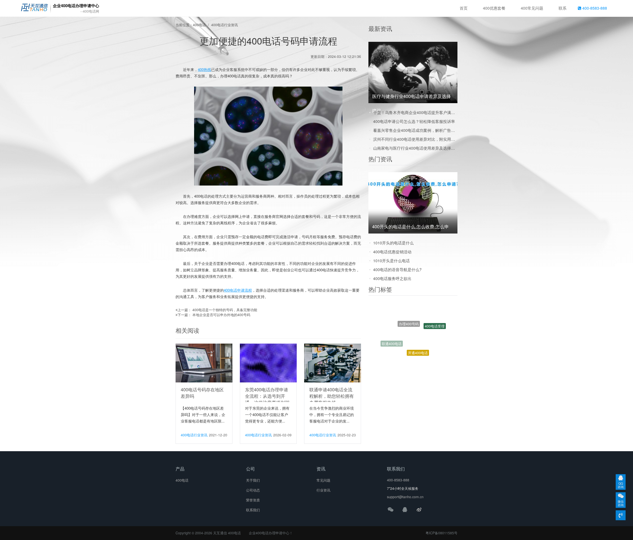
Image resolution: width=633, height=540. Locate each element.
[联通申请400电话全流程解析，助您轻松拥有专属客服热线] (332, 362)
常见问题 (323, 480)
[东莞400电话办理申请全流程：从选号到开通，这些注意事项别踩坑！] (268, 362)
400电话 (199, 24)
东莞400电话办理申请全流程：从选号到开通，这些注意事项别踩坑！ (267, 399)
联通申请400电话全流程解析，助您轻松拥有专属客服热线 (331, 395)
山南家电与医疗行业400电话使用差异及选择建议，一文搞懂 (415, 148)
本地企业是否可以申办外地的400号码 (221, 314)
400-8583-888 (594, 8)
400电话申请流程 (238, 290)
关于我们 (253, 480)
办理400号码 (409, 308)
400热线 (204, 69)
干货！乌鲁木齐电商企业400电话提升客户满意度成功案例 (415, 112)
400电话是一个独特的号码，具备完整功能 (224, 309)
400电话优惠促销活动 (392, 252)
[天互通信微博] (419, 509)
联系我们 (253, 509)
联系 (562, 8)
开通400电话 (418, 334)
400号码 (422, 354)
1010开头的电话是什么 (393, 243)
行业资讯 (323, 490)
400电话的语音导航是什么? (397, 269)
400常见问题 (532, 8)
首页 (464, 8)
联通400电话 (392, 335)
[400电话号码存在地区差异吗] (204, 362)
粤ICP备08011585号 (441, 532)
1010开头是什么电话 (391, 260)
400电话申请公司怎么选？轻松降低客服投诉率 (414, 121)
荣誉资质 (253, 499)
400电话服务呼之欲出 (392, 278)
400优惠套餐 (494, 8)
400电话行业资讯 (224, 24)
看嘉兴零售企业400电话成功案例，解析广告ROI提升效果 (415, 130)
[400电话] (34, 8)
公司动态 (253, 490)
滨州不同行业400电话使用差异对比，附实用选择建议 (415, 139)
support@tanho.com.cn (405, 496)
